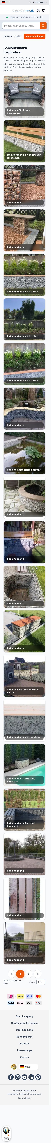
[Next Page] (37, 974)
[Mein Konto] (38, 10)
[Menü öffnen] (6, 10)
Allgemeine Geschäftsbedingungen (24, 1094)
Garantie (24, 1043)
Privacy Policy (24, 1098)
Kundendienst (24, 1036)
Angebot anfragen (34, 36)
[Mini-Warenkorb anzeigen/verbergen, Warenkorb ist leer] (43, 10)
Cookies (24, 1057)
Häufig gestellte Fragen (24, 1023)
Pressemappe (24, 1050)
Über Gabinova (24, 1029)
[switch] (6, 1138)
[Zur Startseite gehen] (23, 10)
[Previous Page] (12, 974)
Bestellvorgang (24, 1016)
